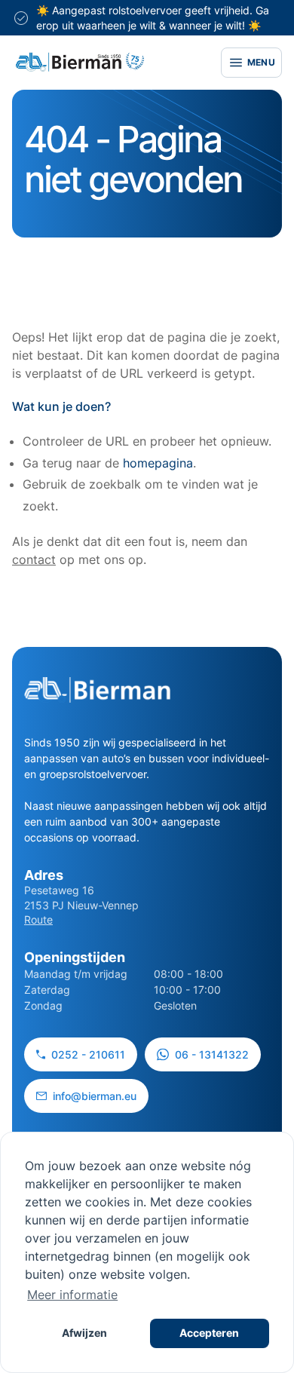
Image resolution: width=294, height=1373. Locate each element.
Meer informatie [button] (72, 1294)
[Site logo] (80, 62)
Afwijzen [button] (84, 1332)
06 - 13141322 (212, 1054)
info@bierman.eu (94, 1096)
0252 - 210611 (88, 1054)
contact (34, 559)
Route (38, 919)
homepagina (158, 462)
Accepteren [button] (209, 1332)
